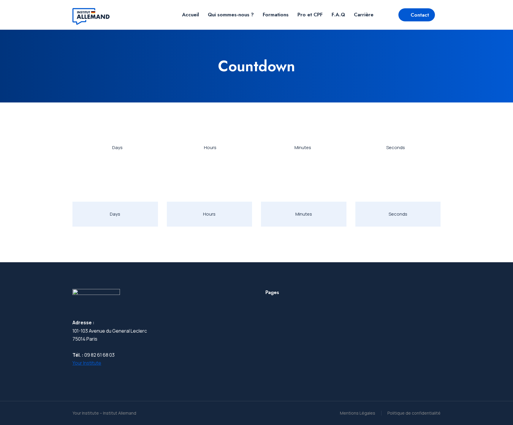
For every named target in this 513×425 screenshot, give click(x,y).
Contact (420, 14)
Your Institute (86, 363)
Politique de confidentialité (414, 413)
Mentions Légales (357, 413)
